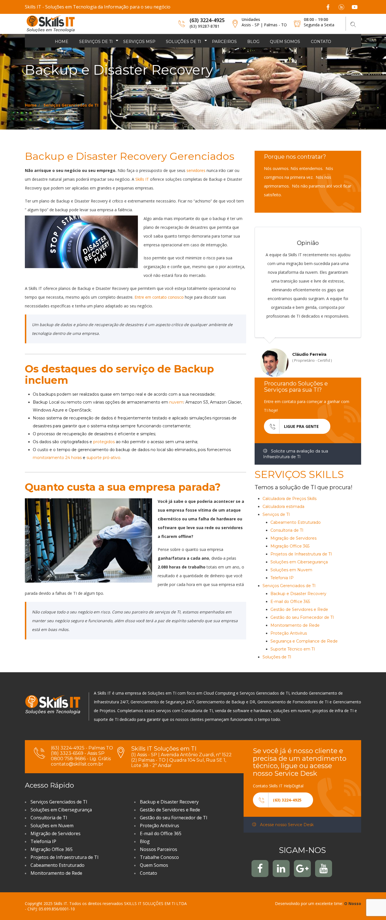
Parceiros (224, 41)
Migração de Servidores (293, 538)
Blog (253, 41)
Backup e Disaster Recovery (298, 593)
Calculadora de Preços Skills (289, 498)
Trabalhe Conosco (159, 857)
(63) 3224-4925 (207, 20)
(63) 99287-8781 (205, 26)
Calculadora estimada (283, 506)
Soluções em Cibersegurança (299, 562)
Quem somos (285, 41)
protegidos (104, 441)
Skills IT (142, 179)
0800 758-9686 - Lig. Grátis (81, 758)
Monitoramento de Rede (295, 625)
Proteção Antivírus (288, 633)
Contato (321, 41)
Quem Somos (154, 865)
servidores (197, 170)
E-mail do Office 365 (290, 601)
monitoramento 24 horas (57, 457)
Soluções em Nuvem (291, 569)
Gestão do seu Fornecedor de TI (302, 617)
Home (61, 41)
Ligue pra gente (301, 426)
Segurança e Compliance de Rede (304, 641)
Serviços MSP (139, 41)
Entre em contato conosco (159, 297)
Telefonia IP (282, 577)
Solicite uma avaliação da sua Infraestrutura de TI (295, 454)
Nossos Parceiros (158, 849)
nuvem (176, 402)
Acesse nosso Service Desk (286, 824)
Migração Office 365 (289, 546)
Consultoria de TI (286, 530)
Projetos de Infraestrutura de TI (301, 554)
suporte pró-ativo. (103, 457)
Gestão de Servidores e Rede (299, 609)
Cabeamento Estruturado (295, 522)
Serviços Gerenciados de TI (71, 105)
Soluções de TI (183, 41)
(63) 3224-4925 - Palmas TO (82, 748)
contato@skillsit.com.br (77, 764)
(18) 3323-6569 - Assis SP (78, 753)
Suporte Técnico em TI (292, 649)
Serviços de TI (96, 41)
